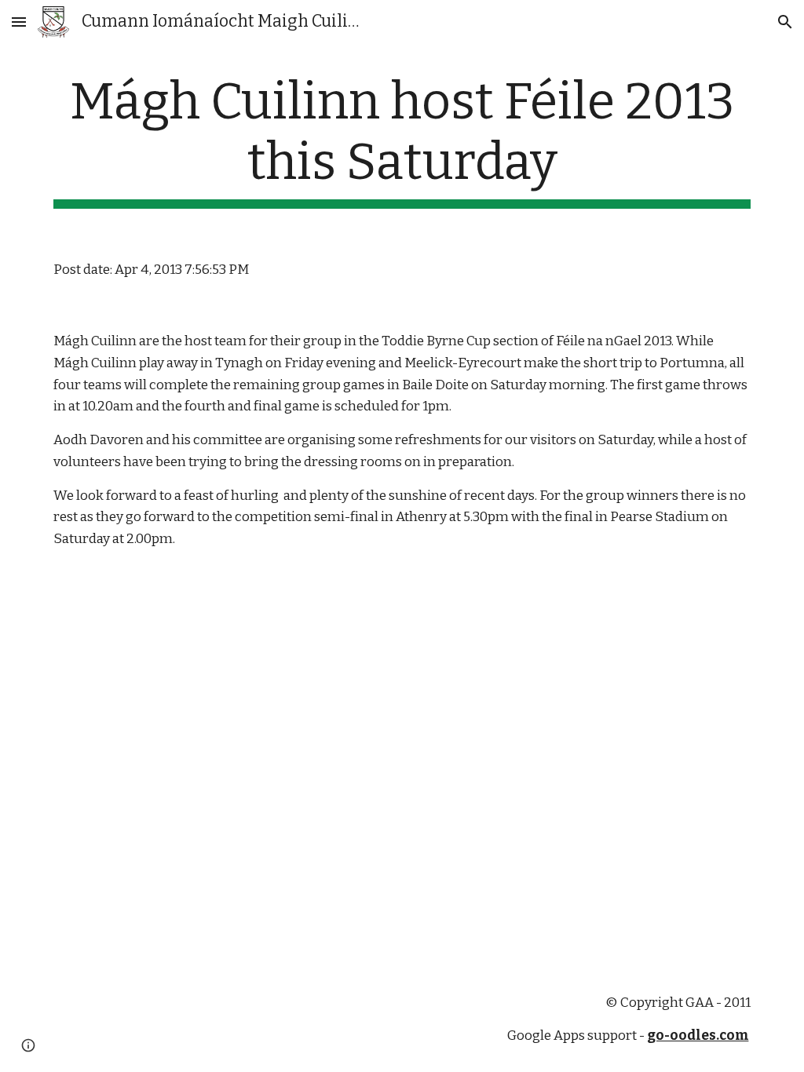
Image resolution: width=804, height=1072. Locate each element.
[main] (402, 140)
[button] (19, 21)
